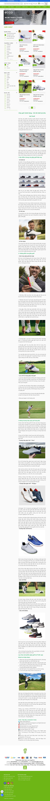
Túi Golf (32, 6)
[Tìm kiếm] (21, 4)
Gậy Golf (3, 6)
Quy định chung (7, 779)
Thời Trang (11, 6)
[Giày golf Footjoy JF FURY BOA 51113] (25, 61)
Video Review (28, 3)
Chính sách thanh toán (9, 790)
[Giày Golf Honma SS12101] (25, 36)
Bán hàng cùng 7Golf (8, 778)
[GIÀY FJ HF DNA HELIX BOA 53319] (39, 36)
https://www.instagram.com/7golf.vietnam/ (35, 723)
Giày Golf (18, 6)
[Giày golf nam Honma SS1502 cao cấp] (39, 61)
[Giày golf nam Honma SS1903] (25, 86)
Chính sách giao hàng (8, 792)
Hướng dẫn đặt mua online (10, 796)
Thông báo (34, 3)
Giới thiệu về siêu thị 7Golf (9, 776)
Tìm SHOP (3, 0)
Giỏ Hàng (41, 3)
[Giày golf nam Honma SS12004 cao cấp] (39, 86)
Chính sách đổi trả (8, 789)
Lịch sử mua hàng (34, 0)
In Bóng (44, 6)
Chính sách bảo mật (8, 794)
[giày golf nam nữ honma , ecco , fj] (25, 17)
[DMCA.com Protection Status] (25, 767)
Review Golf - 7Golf (29, 729)
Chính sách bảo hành (8, 787)
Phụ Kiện (38, 6)
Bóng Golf (25, 6)
